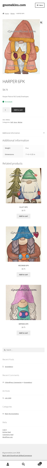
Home (7, 13)
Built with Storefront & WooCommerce (17, 455)
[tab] (24, 133)
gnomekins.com (14, 5)
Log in (5, 430)
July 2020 (8, 398)
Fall (11, 122)
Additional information (11, 133)
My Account (8, 464)
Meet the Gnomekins (12, 414)
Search (23, 464)
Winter (12, 13)
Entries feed (7, 432)
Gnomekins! (9, 367)
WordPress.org (7, 437)
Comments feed (8, 435)
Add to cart (18, 110)
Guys (15, 122)
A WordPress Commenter (13, 382)
